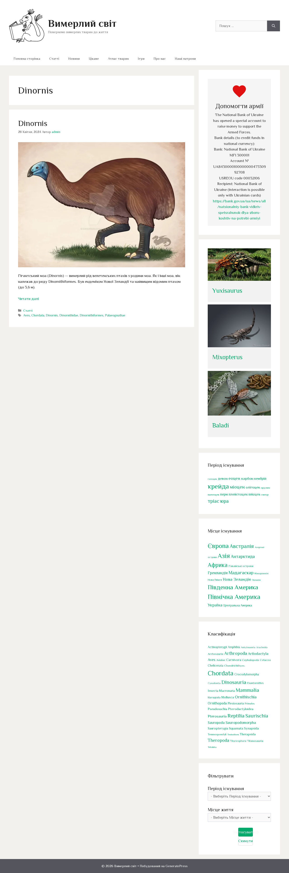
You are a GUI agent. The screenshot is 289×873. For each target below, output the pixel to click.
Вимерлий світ (82, 23)
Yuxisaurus (227, 290)
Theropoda (218, 740)
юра (224, 501)
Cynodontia (214, 683)
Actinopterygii (217, 647)
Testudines (233, 734)
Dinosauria (233, 682)
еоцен (234, 478)
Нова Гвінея (215, 579)
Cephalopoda (250, 660)
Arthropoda (235, 653)
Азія (224, 555)
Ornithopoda (217, 703)
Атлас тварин (118, 58)
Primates (249, 703)
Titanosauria (255, 741)
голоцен (212, 479)
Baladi (220, 425)
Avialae (220, 660)
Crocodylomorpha (246, 674)
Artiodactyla (258, 653)
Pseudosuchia (217, 709)
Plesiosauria (236, 703)
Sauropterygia (218, 728)
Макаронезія (261, 573)
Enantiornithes (255, 683)
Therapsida (248, 734)
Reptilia (236, 716)
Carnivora (233, 660)
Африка (218, 565)
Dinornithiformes (91, 315)
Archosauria (215, 654)
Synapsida (251, 728)
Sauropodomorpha (241, 722)
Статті (54, 58)
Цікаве (94, 58)
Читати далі (28, 299)
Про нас (160, 58)
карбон (247, 478)
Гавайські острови (240, 566)
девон (223, 478)
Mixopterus (227, 357)
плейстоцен (238, 494)
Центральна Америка (237, 605)
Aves (26, 315)
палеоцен (213, 494)
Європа (218, 545)
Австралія (242, 546)
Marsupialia (214, 697)
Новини (74, 58)
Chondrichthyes (234, 665)
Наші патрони (185, 58)
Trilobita (212, 747)
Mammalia (247, 690)
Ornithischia (245, 697)
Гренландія (218, 573)
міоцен (237, 487)
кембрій (260, 479)
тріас (213, 501)
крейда (218, 486)
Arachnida (262, 647)
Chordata (37, 315)
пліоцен (254, 494)
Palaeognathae (115, 315)
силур (265, 494)
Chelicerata (215, 665)
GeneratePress (176, 866)
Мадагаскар (241, 572)
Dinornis (32, 123)
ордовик (265, 487)
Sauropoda (216, 722)
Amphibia (234, 647)
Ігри (141, 58)
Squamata (236, 728)
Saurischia (256, 716)
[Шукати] (273, 26)
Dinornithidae (68, 315)
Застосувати (245, 832)
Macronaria (227, 690)
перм (224, 494)
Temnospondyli (217, 734)
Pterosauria (217, 716)
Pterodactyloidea (240, 709)
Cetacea (265, 660)
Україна (215, 605)
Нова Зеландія (237, 579)
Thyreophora (238, 741)
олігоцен (253, 487)
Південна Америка (233, 587)
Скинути (245, 841)
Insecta (213, 690)
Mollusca (227, 697)
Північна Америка (234, 596)
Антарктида (243, 556)
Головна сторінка (27, 58)
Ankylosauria (248, 647)
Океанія (256, 579)
